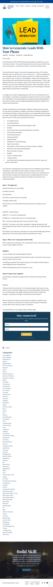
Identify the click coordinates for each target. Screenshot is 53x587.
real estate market (8, 497)
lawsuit (5, 444)
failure (5, 411)
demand (5, 398)
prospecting (6, 483)
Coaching (33, 6)
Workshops (41, 6)
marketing (6, 458)
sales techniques (8, 512)
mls (4, 462)
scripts (5, 514)
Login (26, 584)
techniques (6, 524)
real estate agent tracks (28, 55)
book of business (8, 374)
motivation (6, 466)
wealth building (7, 532)
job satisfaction (7, 442)
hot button (6, 433)
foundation (6, 419)
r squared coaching (9, 489)
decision (5, 396)
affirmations (6, 359)
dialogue (5, 400)
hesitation (6, 429)
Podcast (37, 584)
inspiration (6, 438)
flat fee (5, 415)
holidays (5, 431)
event (4, 409)
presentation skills (8, 475)
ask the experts (7, 365)
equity (4, 405)
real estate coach (8, 495)
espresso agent (12, 55)
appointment (5, 55)
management (7, 454)
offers (4, 470)
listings (5, 452)
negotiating (6, 468)
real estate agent (8, 491)
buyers (5, 380)
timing (5, 528)
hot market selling (8, 435)
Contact (27, 582)
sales (4, 510)
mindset (5, 460)
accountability (7, 357)
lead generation (19, 55)
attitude (5, 368)
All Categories (7, 355)
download (6, 403)
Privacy (32, 584)
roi (3, 508)
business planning (8, 376)
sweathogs (6, 522)
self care (5, 516)
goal (4, 427)
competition (6, 386)
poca (4, 473)
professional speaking (9, 481)
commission (6, 384)
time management (8, 526)
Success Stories (35, 582)
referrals (5, 503)
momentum (6, 464)
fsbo (4, 421)
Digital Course (47, 7)
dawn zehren (7, 394)
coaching (5, 382)
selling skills (6, 518)
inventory (6, 440)
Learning (27, 6)
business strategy (8, 378)
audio (4, 370)
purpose (5, 485)
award (5, 372)
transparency (7, 530)
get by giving (7, 425)
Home (17, 6)
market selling (7, 456)
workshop (6, 534)
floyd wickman (7, 417)
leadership (6, 448)
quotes (5, 487)
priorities (5, 479)
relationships (7, 505)
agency (5, 361)
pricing (5, 477)
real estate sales (8, 499)
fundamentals (7, 423)
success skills (7, 520)
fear (4, 413)
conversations (7, 388)
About (22, 6)
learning (5, 450)
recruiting (6, 501)
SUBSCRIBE (26, 334)
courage (5, 392)
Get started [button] (26, 570)
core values (6, 390)
